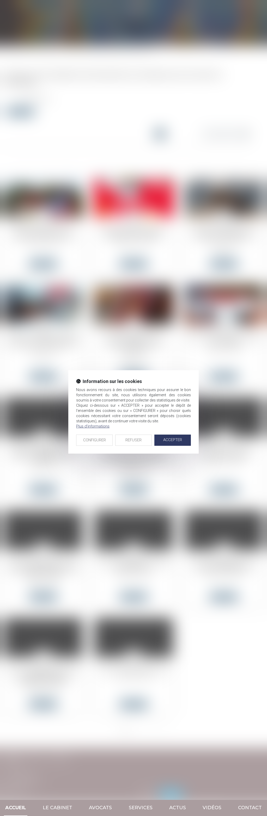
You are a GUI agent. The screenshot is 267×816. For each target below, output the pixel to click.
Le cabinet (57, 808)
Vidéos (212, 808)
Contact (250, 808)
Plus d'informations (93, 426)
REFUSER (133, 440)
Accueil (15, 808)
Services (141, 808)
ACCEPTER (172, 439)
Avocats (100, 808)
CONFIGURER (94, 440)
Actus (177, 808)
